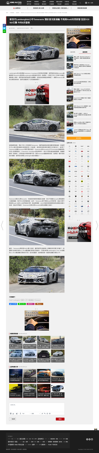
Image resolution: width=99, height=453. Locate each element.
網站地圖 (19, 449)
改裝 (27, 438)
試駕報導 (52, 1)
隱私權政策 (14, 449)
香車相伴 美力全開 (38, 8)
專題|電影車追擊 (82, 8)
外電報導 (52, 4)
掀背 (47, 444)
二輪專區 (74, 1)
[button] (14, 413)
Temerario (37, 300)
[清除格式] (20, 413)
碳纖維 (50, 442)
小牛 (26, 300)
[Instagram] (90, 439)
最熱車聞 (85, 52)
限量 (67, 438)
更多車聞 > (79, 138)
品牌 (46, 441)
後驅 (41, 441)
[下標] (45, 413)
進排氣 (60, 441)
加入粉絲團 (13, 303)
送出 (60, 419)
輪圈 (18, 438)
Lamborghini (16, 300)
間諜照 (44, 1)
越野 (27, 441)
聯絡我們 (8, 449)
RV (33, 438)
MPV (35, 438)
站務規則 (24, 449)
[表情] (50, 413)
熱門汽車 (29, 4)
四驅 (44, 441)
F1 (18, 441)
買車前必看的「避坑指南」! (60, 8)
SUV (30, 438)
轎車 (35, 441)
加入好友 (23, 303)
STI (64, 438)
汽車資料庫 (36, 4)
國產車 (45, 438)
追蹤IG (31, 303)
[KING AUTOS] (14, 3)
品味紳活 (67, 4)
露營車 (43, 444)
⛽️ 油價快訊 (16, 8)
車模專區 (36, 1)
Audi (11, 300)
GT (40, 444)
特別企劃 (74, 4)
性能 (16, 442)
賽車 (15, 438)
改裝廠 (16, 444)
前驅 (38, 441)
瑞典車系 (37, 444)
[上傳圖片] (10, 413)
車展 (57, 438)
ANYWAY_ (13, 28)
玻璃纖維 (55, 442)
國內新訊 (44, 4)
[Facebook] (87, 439)
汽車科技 (67, 1)
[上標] (42, 413)
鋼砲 (67, 441)
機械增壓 (53, 438)
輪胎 (12, 438)
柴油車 (50, 444)
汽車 (29, 441)
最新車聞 (29, 1)
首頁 (7, 12)
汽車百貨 (54, 444)
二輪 (64, 441)
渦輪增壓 (60, 438)
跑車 (22, 300)
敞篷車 (9, 438)
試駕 (49, 438)
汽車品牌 (59, 4)
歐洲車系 (31, 300)
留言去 (39, 304)
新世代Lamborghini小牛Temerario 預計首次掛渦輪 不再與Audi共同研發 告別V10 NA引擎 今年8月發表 (44, 12)
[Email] (92, 439)
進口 (24, 441)
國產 (21, 441)
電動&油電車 (59, 1)
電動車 (26, 444)
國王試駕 (22, 439)
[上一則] (2, 225)
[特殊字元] (47, 413)
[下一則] (97, 225)
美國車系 (30, 444)
